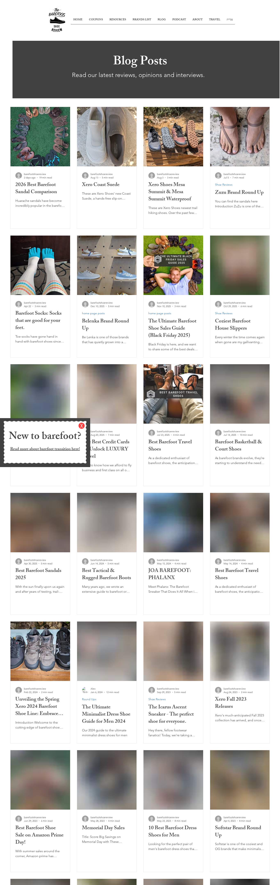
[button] (82, 426)
